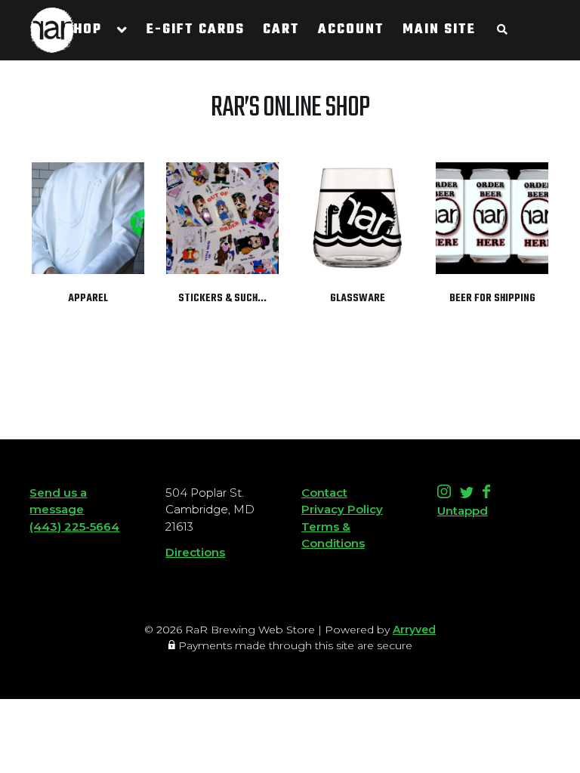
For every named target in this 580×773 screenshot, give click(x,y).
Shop (83, 30)
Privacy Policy (342, 509)
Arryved (414, 629)
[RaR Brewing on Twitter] (468, 494)
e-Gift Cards (196, 30)
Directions (195, 552)
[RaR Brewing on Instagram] (445, 494)
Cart (281, 30)
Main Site (439, 30)
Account (351, 30)
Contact (324, 492)
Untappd (462, 511)
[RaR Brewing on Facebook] (486, 494)
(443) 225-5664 (74, 526)
